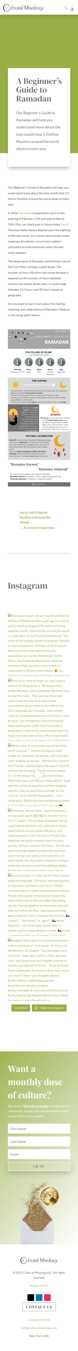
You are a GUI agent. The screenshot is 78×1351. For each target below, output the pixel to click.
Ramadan (25, 213)
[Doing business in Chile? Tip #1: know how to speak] (39, 904)
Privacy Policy (39, 1285)
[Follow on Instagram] (47, 1297)
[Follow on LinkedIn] (39, 1297)
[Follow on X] (30, 1297)
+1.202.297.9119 (39, 1320)
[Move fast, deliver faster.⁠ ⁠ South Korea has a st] (39, 839)
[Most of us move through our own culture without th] (39, 709)
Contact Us (39, 1306)
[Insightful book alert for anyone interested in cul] (39, 969)
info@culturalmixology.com (39, 1328)
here (64, 224)
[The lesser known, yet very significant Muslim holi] (39, 644)
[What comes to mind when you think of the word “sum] (39, 774)
